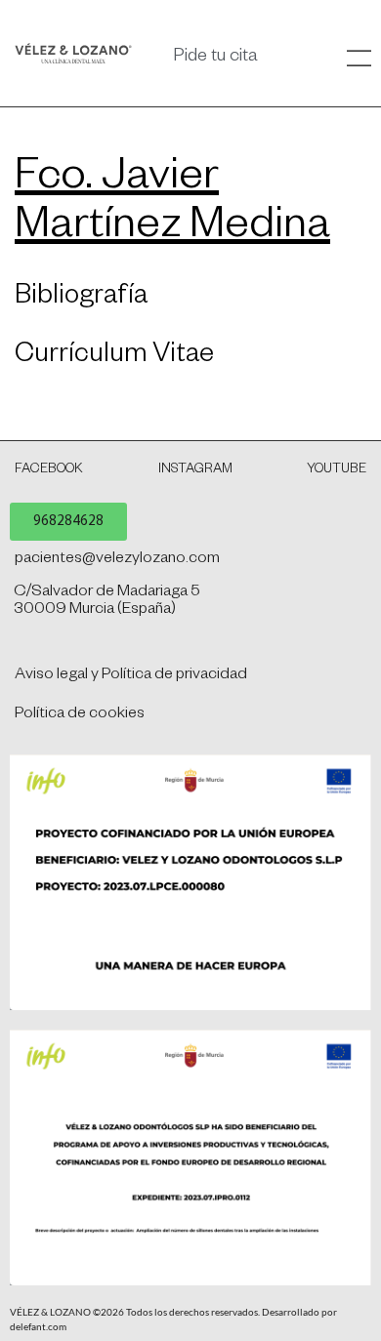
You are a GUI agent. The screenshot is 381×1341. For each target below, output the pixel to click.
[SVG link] (73, 53)
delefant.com (38, 1326)
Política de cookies (80, 715)
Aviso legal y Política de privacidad (131, 676)
